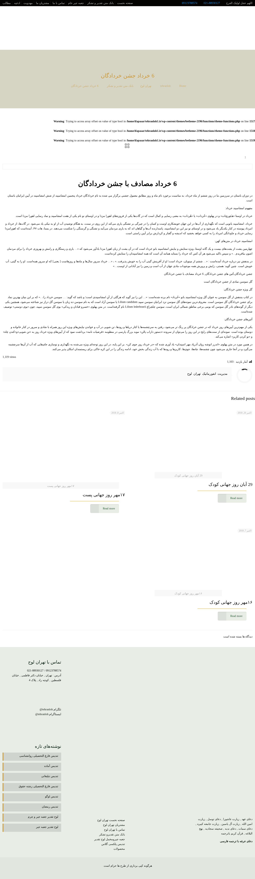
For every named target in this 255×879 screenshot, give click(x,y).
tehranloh (165, 85)
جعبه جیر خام (76, 3)
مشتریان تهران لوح (114, 824)
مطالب (7, 3)
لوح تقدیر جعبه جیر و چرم (43, 816)
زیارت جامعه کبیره (208, 823)
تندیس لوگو (51, 796)
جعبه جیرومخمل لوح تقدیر (109, 839)
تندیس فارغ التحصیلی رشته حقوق (38, 786)
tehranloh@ (46, 709)
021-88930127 (212, 3)
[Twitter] (133, 872)
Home (182, 85)
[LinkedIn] (128, 872)
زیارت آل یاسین (230, 823)
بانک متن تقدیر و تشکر (100, 3)
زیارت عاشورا (231, 819)
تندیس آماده (51, 765)
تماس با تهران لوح (114, 829)
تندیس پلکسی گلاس (113, 844)
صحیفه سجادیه (214, 828)
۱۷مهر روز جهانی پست (104, 494)
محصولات (119, 848)
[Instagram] (117, 872)
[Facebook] (138, 872)
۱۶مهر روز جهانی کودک (231, 602)
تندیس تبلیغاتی (49, 776)
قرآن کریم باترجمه (232, 833)
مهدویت (28, 3)
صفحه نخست (125, 3)
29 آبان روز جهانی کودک (230, 484)
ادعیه (17, 3)
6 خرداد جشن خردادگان (84, 85)
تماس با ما (59, 3)
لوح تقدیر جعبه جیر (47, 826)
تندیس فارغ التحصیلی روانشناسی (38, 755)
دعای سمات (245, 828)
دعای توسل (214, 819)
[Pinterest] (122, 872)
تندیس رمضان (50, 806)
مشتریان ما (42, 3)
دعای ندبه (230, 828)
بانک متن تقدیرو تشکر (112, 834)
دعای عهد (247, 819)
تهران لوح (145, 85)
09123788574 (189, 3)
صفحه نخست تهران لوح (111, 820)
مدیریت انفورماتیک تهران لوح (207, 373)
